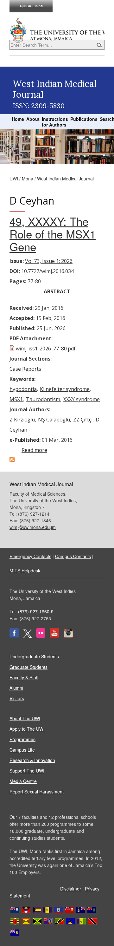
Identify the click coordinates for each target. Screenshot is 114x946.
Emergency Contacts (30, 556)
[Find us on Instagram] (68, 636)
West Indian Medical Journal (65, 178)
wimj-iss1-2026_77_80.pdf (46, 348)
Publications (84, 119)
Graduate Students (29, 667)
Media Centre (23, 781)
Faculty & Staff (24, 677)
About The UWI (25, 718)
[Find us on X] (27, 636)
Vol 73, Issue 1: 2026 (49, 261)
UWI (14, 178)
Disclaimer (70, 888)
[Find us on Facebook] (14, 636)
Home (18, 119)
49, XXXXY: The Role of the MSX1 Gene (53, 233)
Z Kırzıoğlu (22, 419)
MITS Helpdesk (25, 570)
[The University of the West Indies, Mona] (57, 30)
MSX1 (16, 399)
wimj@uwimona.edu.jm (33, 527)
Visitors (17, 698)
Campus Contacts (73, 556)
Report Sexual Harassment (37, 791)
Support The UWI (27, 770)
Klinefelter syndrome (65, 389)
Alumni (16, 688)
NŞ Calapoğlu (54, 419)
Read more (34, 450)
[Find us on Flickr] (40, 636)
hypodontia (23, 389)
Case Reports (25, 368)
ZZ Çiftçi (82, 419)
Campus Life (22, 750)
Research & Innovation (32, 760)
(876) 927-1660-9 (36, 611)
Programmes (22, 739)
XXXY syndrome (81, 399)
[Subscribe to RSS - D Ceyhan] (12, 460)
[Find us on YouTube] (54, 636)
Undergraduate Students (34, 656)
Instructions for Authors (55, 121)
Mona (27, 178)
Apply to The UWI (27, 729)
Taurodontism (43, 399)
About (33, 119)
